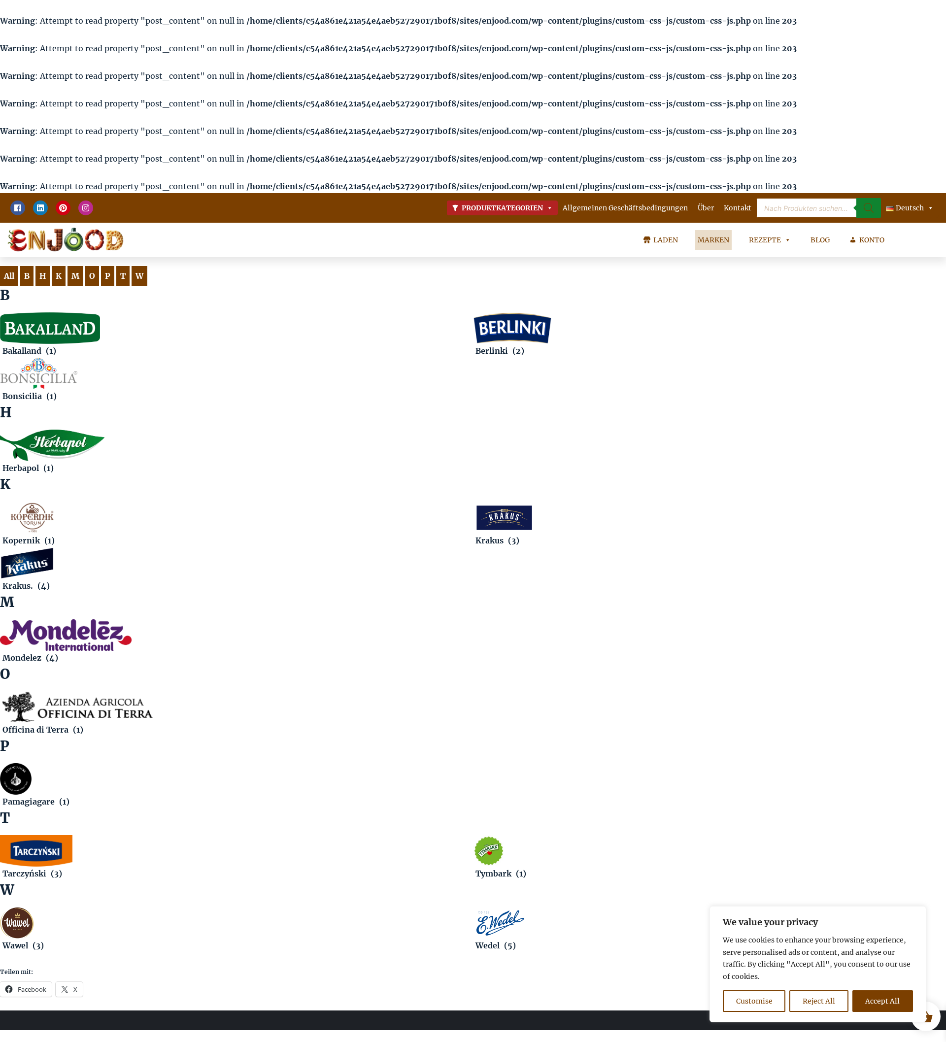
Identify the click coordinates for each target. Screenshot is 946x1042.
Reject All (819, 1001)
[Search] (868, 208)
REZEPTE (765, 239)
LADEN (665, 239)
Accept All (882, 1001)
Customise (754, 1001)
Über (706, 207)
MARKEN (713, 239)
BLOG (820, 239)
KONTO (871, 239)
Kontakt (737, 207)
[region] (818, 964)
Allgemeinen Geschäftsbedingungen (625, 207)
